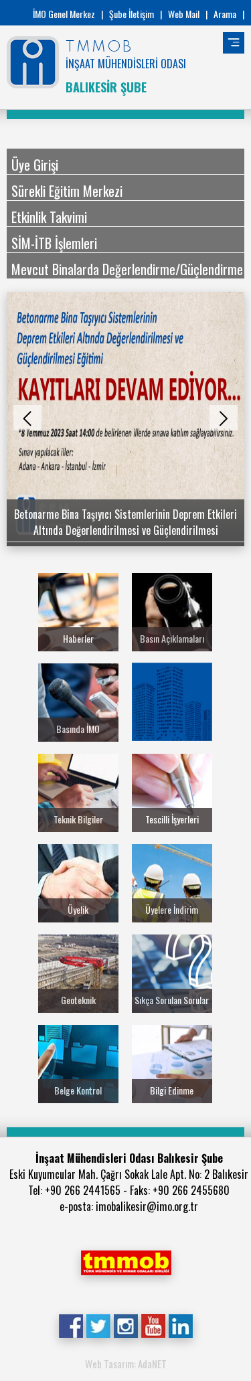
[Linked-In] (180, 1325)
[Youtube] (153, 1325)
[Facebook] (70, 1325)
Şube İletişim (131, 14)
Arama (225, 14)
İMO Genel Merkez (64, 14)
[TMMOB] (125, 1261)
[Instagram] (125, 1325)
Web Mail (183, 14)
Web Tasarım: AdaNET (126, 1363)
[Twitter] (98, 1325)
